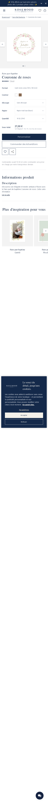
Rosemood (6, 17)
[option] (16, 94)
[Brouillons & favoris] (40, 10)
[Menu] (4, 10)
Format (5, 88)
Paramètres (24, 410)
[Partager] (12, 151)
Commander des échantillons (24, 144)
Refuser (24, 422)
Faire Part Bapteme (18, 17)
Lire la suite (6, 195)
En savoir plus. (28, 405)
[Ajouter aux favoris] (5, 151)
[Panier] (45, 10)
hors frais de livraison (35, 129)
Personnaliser (24, 137)
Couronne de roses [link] (34, 17)
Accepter (24, 415)
